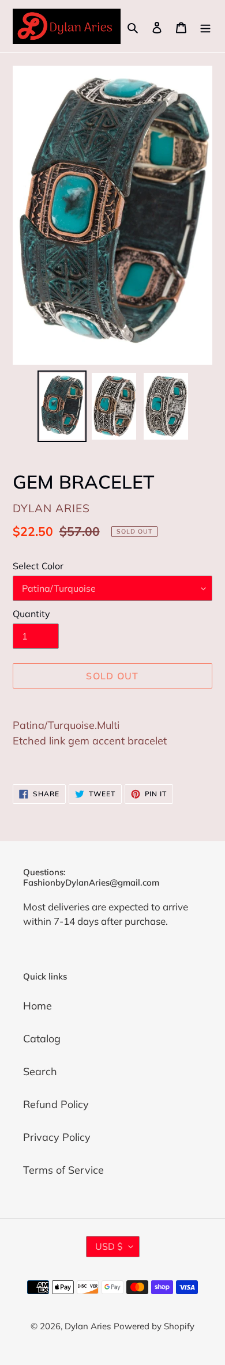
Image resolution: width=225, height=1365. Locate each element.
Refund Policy (56, 1104)
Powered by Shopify (154, 1326)
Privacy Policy (57, 1137)
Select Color (38, 566)
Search (40, 1071)
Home (37, 1005)
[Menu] (205, 26)
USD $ (109, 1246)
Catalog (42, 1038)
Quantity (31, 613)
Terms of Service (63, 1170)
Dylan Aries (88, 1326)
